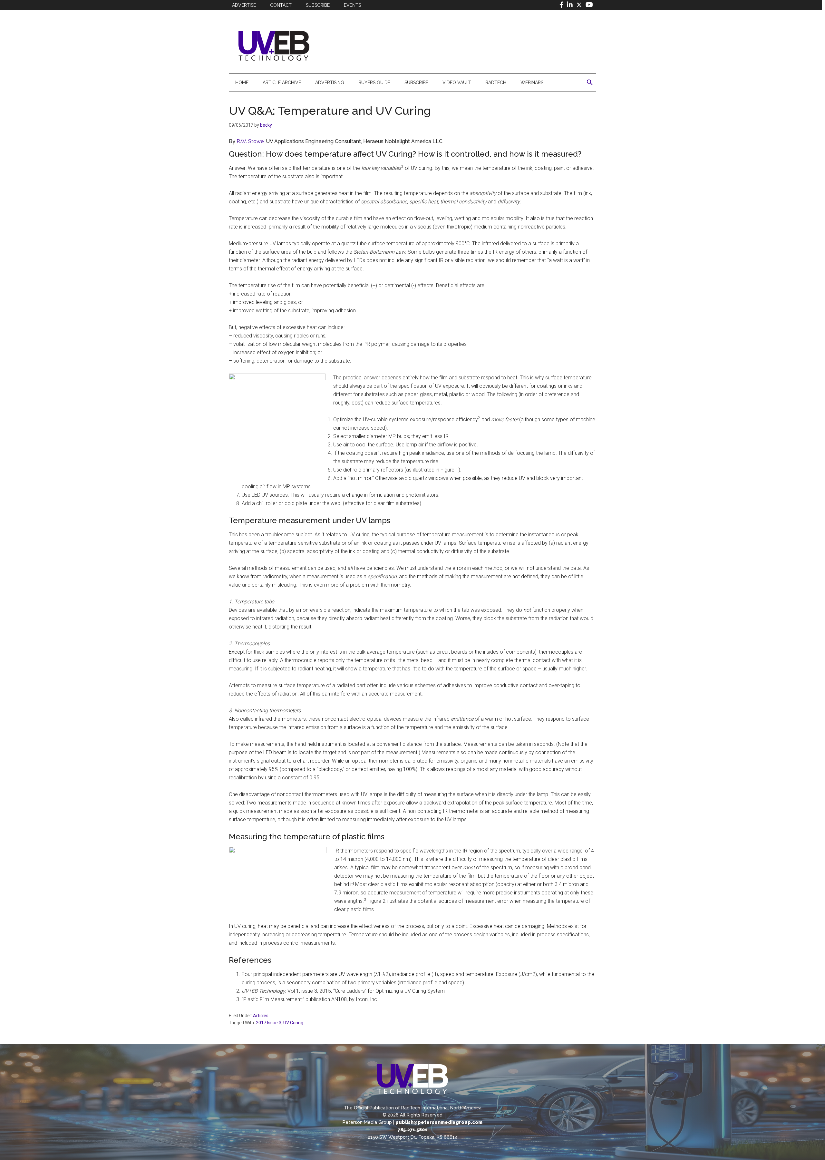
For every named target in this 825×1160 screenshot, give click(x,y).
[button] (589, 82)
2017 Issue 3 (268, 1022)
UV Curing (293, 1022)
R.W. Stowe (250, 141)
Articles (260, 1015)
